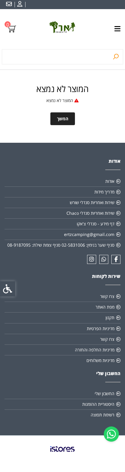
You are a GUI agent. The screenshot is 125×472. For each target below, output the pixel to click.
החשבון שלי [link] (104, 393)
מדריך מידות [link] (104, 192)
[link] (111, 434)
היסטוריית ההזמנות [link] (98, 404)
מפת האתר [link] (105, 307)
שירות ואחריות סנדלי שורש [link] (92, 202)
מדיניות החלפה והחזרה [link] (94, 350)
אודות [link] (109, 181)
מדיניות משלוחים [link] (100, 360)
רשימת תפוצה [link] (102, 415)
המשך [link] (62, 118)
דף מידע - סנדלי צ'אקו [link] (95, 224)
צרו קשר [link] (107, 296)
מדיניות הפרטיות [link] (100, 328)
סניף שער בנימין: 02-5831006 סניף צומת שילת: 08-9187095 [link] (60, 245)
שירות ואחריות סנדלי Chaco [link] (90, 213)
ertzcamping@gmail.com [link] (89, 234)
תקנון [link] (110, 317)
